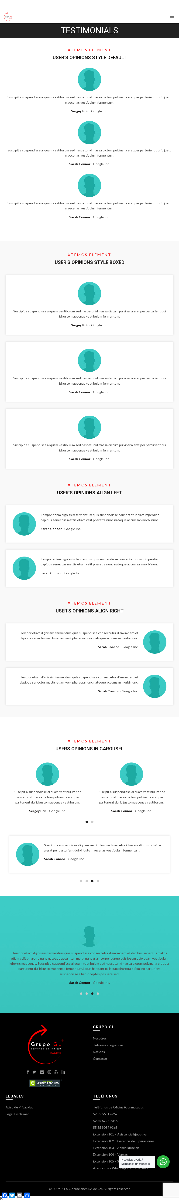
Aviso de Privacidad (20, 1107)
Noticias (99, 1052)
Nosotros (100, 1038)
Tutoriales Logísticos (108, 1045)
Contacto (100, 1058)
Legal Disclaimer (17, 1114)
